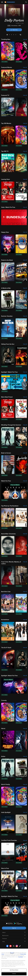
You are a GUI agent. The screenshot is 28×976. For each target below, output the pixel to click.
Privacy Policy (23, 954)
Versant (12, 952)
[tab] (7, 34)
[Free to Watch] (7, 51)
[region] (14, 962)
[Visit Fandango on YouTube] (10, 946)
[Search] (26, 2)
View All (25, 39)
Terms (2, 954)
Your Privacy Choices (14, 970)
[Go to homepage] (10, 2)
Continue (14, 973)
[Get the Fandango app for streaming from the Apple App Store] (9, 923)
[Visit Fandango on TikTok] (20, 946)
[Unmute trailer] (20, 35)
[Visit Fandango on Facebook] (7, 946)
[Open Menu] (2, 2)
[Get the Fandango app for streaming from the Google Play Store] (18, 923)
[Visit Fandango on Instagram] (17, 946)
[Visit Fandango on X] (13, 946)
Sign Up (14, 928)
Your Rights (20, 956)
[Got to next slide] (26, 51)
